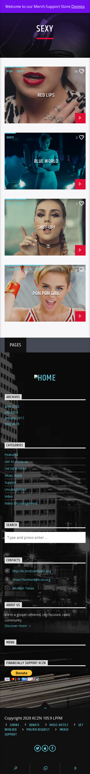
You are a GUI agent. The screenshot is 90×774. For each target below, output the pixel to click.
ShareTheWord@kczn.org (31, 579)
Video (9, 496)
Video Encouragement (21, 503)
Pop (9, 71)
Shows (14, 725)
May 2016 (12, 424)
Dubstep (13, 269)
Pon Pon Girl (46, 293)
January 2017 (14, 418)
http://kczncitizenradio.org (31, 571)
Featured (11, 454)
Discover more (16, 626)
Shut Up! (46, 227)
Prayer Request (38, 729)
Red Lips (46, 95)
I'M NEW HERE (16, 468)
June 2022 (12, 406)
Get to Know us (16, 461)
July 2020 (11, 412)
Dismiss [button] (78, 6)
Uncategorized (15, 489)
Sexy (20, 71)
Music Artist (13, 475)
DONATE (34, 725)
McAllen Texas (23, 588)
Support (10, 482)
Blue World (46, 161)
